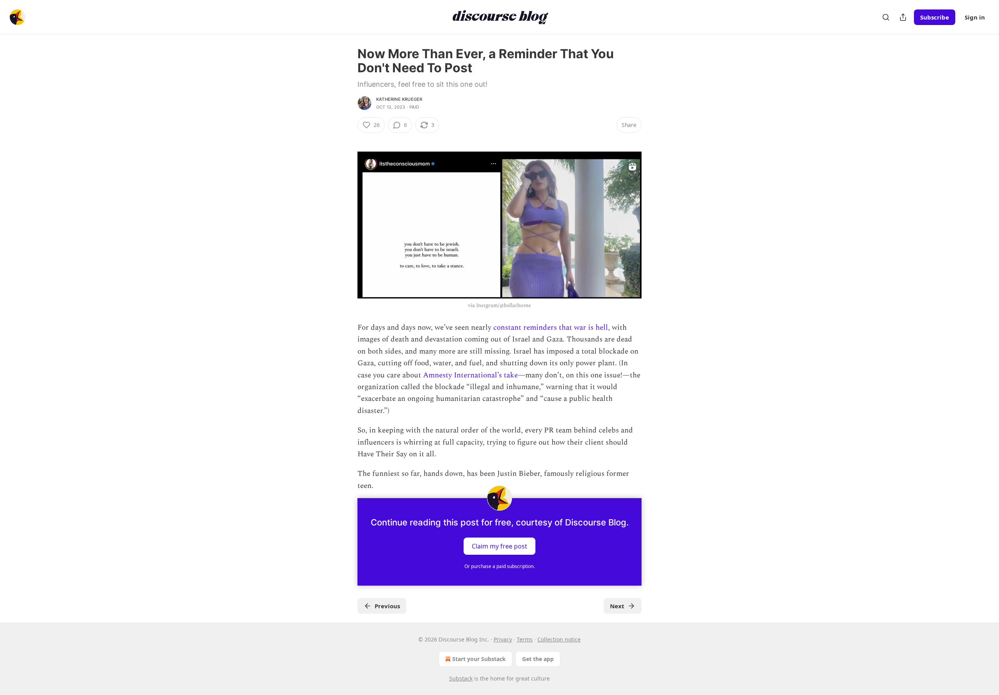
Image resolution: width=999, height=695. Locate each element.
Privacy (503, 639)
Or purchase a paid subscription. (499, 566)
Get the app (538, 659)
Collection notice (559, 639)
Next (617, 606)
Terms (525, 639)
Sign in (975, 17)
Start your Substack (479, 659)
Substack (461, 678)
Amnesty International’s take (470, 375)
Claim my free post (499, 546)
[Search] (886, 17)
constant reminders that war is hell (550, 327)
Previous (387, 606)
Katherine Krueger (399, 99)
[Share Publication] (903, 17)
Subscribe (934, 17)
